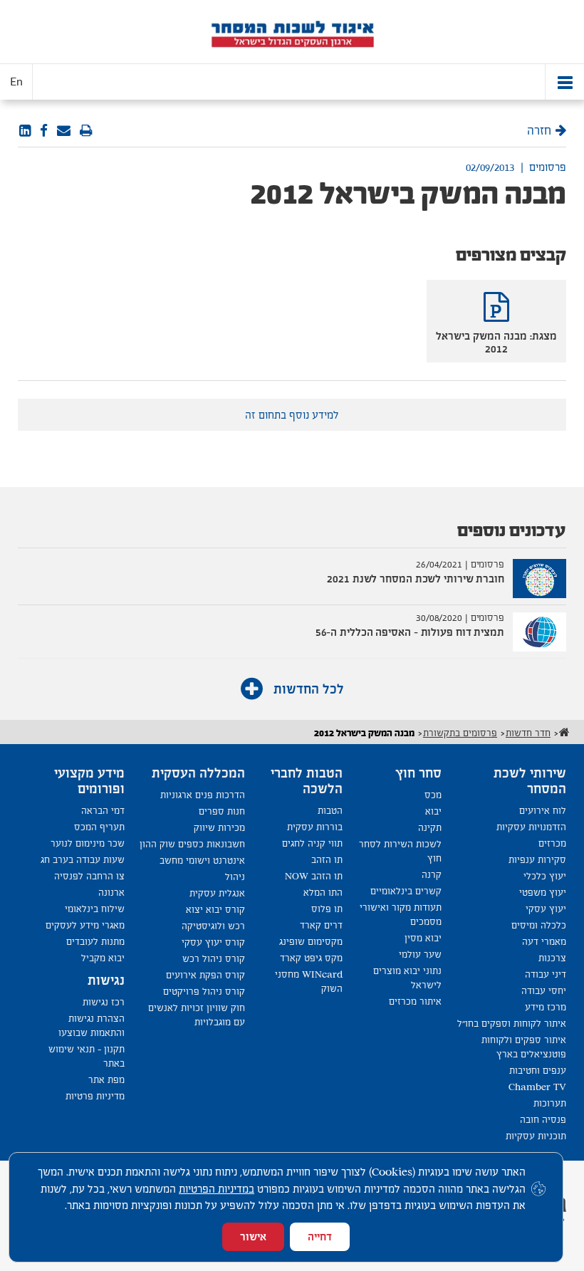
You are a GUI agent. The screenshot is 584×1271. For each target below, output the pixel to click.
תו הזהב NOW (314, 876)
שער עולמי (420, 954)
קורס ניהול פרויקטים (204, 991)
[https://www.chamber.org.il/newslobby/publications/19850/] (64, 131)
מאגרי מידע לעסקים (85, 925)
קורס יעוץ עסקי (213, 942)
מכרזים (552, 843)
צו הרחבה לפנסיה (89, 876)
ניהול (235, 877)
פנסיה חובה (543, 1120)
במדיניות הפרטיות (216, 1189)
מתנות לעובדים (95, 942)
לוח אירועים (542, 811)
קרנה (432, 875)
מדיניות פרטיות (95, 1096)
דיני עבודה (545, 974)
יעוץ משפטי (542, 892)
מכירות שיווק (219, 828)
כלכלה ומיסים (538, 925)
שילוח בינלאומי (95, 909)
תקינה (430, 828)
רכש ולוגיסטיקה (213, 926)
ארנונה (111, 892)
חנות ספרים (222, 811)
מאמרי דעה (544, 942)
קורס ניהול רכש (213, 959)
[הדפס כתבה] (86, 131)
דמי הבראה (103, 811)
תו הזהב (327, 860)
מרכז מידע (545, 1007)
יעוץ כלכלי (544, 876)
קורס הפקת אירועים (205, 975)
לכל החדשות (307, 689)
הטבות (330, 811)
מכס (433, 795)
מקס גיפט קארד (311, 958)
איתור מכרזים (415, 1001)
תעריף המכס (99, 827)
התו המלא (323, 892)
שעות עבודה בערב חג (83, 860)
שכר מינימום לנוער (88, 843)
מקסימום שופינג (311, 942)
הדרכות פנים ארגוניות (202, 795)
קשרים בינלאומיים (406, 891)
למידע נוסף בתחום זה (292, 415)
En (16, 82)
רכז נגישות (104, 1002)
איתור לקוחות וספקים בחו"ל (511, 1024)
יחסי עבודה (543, 991)
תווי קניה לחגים (312, 843)
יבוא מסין (423, 938)
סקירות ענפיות (537, 860)
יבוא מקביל (103, 958)
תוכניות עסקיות (536, 1136)
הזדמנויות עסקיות (531, 827)
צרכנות (552, 958)
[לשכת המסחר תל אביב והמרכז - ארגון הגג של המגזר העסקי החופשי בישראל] (292, 32)
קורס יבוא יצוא (215, 910)
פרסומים (547, 167)
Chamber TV (537, 1087)
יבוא (433, 811)
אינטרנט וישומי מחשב (202, 860)
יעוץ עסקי (546, 909)
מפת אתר (106, 1080)
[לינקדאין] (25, 131)
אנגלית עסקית (217, 893)
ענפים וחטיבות (537, 1071)
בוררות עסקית (315, 827)
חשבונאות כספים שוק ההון (192, 844)
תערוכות (549, 1103)
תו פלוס (327, 909)
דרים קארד (321, 925)
